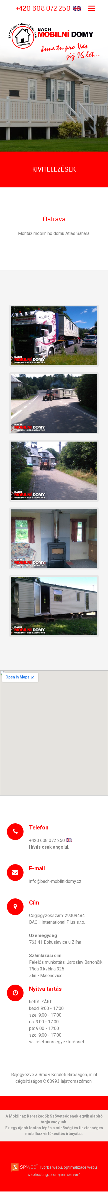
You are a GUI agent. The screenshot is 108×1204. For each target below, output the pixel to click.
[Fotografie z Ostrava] (54, 335)
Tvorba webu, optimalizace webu (67, 1167)
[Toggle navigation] (91, 8)
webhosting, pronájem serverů (54, 1174)
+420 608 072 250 (47, 840)
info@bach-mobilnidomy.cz (55, 881)
